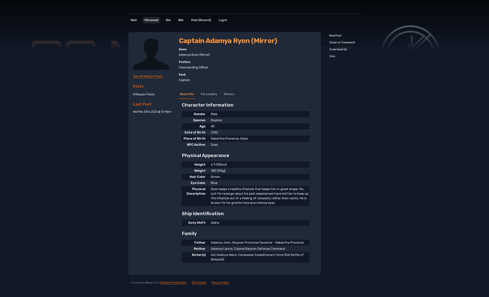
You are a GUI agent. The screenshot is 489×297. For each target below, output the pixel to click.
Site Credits (199, 282)
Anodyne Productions (173, 282)
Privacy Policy (220, 282)
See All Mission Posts (148, 76)
